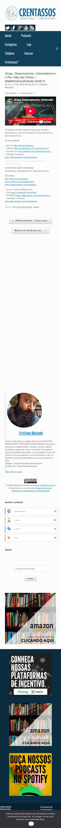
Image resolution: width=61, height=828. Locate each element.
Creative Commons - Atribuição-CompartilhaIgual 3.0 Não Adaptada (32, 489)
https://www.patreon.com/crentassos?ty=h (31, 148)
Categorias (11, 44)
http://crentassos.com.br (45, 485)
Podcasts (26, 35)
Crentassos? (11, 62)
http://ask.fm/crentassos (24, 145)
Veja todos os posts (14, 471)
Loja (29, 44)
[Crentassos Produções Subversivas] (30, 13)
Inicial (8, 35)
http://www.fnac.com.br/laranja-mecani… (35, 151)
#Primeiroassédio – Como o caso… (30, 220)
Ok (31, 824)
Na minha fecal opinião (22, 207)
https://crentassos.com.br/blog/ (24, 192)
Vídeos (36, 207)
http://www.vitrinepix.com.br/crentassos (21, 157)
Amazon (28, 53)
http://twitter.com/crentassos (16, 178)
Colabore (9, 53)
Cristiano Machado (31, 433)
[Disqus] (30, 278)
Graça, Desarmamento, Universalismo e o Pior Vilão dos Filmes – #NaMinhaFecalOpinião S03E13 (30, 77)
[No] (57, 819)
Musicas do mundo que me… (30, 230)
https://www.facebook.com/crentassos (20, 184)
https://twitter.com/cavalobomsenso (19, 181)
